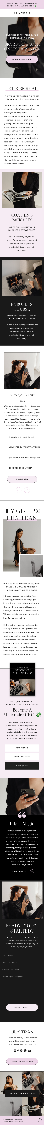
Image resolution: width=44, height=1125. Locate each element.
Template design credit (13, 1121)
